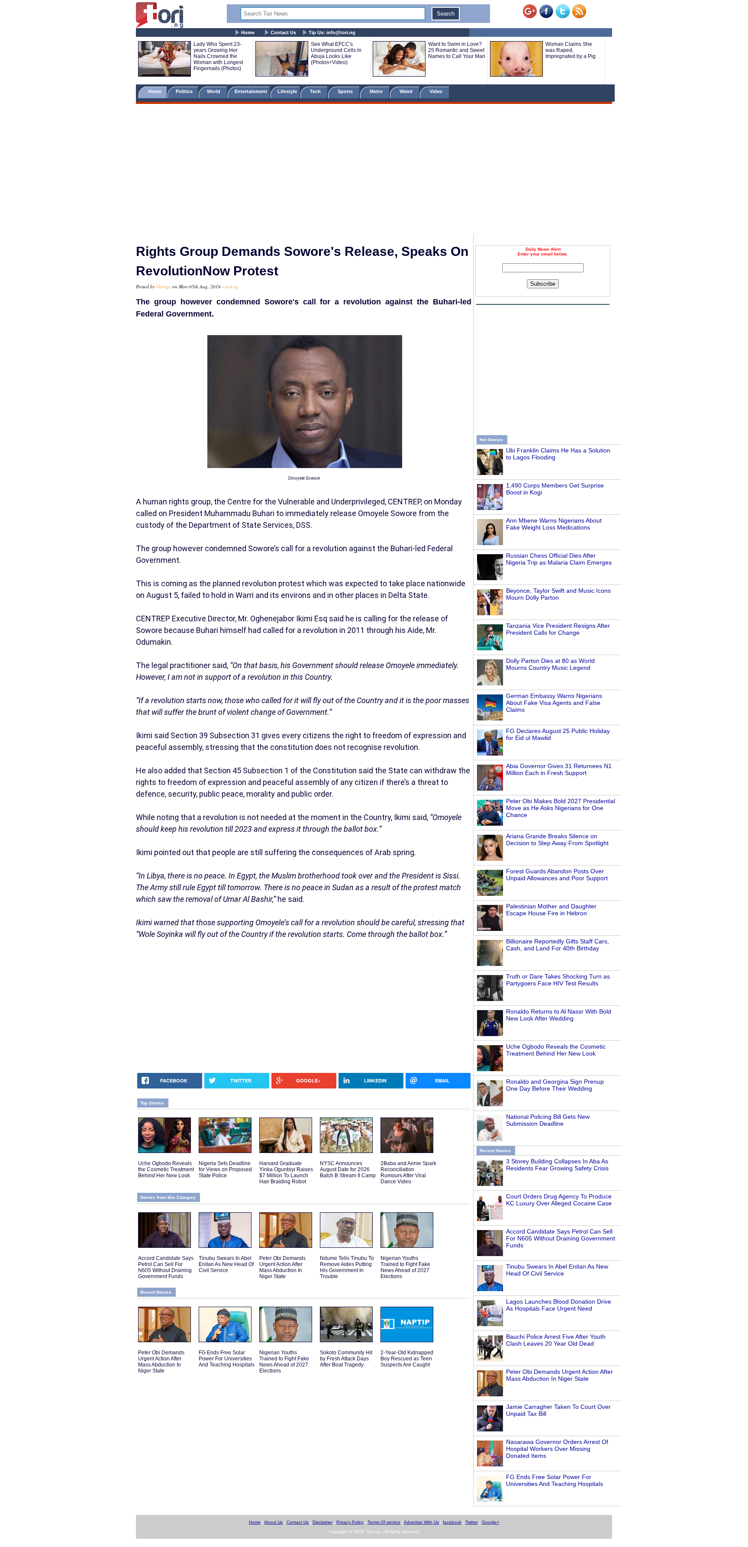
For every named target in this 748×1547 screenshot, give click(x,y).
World (215, 91)
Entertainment (251, 91)
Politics (185, 91)
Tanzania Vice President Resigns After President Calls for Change (558, 629)
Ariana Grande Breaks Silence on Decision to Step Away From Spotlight (557, 839)
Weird (406, 91)
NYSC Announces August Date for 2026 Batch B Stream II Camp (348, 1169)
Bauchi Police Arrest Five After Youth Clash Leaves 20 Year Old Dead (556, 1340)
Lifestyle (287, 91)
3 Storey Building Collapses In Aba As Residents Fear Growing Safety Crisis (557, 1165)
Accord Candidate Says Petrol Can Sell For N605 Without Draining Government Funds (560, 1238)
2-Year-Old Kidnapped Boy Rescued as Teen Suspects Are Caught (406, 1359)
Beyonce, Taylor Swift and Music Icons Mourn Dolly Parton (558, 594)
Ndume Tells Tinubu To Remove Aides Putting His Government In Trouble (347, 1267)
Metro (376, 91)
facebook (452, 1522)
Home (248, 32)
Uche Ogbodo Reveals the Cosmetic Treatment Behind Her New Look (556, 1050)
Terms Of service (384, 1522)
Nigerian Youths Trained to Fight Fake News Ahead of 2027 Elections (405, 1267)
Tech (316, 91)
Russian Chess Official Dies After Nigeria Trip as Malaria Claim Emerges (559, 559)
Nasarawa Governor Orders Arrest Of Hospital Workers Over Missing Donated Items (557, 1448)
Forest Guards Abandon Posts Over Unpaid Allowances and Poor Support (557, 875)
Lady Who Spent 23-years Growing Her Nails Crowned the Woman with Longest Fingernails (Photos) (218, 56)
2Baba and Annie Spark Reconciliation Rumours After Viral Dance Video (408, 1172)
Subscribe (542, 284)
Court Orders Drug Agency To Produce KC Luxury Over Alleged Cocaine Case (559, 1200)
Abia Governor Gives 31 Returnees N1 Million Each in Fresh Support (559, 769)
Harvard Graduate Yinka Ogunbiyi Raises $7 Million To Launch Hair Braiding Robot (286, 1172)
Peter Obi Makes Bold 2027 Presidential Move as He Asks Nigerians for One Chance (560, 808)
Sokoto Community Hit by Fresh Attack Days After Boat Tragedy (346, 1359)
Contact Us (283, 32)
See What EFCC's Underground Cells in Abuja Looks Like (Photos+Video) (336, 53)
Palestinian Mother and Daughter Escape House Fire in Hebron (551, 910)
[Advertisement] (374, 170)
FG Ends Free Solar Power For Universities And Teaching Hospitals (554, 1480)
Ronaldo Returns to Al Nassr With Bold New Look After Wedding (558, 1015)
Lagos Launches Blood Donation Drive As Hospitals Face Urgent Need (558, 1305)
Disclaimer (322, 1522)
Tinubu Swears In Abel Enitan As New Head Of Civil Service (557, 1270)
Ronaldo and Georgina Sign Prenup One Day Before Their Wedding (555, 1085)
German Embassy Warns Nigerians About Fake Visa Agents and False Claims (554, 702)
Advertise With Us (421, 1522)
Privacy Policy (350, 1522)
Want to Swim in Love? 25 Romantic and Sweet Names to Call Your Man (456, 50)
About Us (273, 1522)
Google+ (490, 1522)
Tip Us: (332, 32)
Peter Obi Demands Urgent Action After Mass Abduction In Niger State (559, 1375)
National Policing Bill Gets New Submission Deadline (548, 1120)
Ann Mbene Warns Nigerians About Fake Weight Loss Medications (554, 524)
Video (436, 91)
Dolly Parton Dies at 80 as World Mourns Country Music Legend (550, 664)
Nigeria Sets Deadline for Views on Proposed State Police (225, 1169)
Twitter (471, 1522)
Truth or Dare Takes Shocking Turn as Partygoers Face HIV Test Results (558, 980)
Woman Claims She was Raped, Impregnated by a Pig (570, 50)
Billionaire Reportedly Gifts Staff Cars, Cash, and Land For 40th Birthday (557, 945)
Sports (345, 91)
